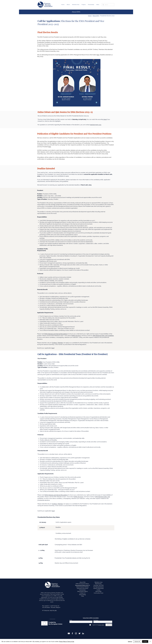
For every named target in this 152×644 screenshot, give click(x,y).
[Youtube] (69, 633)
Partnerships (82, 590)
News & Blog (82, 594)
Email (71, 620)
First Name (95, 620)
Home (89, 15)
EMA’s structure (76, 335)
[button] (68, 5)
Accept (145, 641)
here (98, 54)
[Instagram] (76, 633)
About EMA (96, 15)
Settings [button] (130, 641)
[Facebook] (72, 633)
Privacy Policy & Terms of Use (66, 641)
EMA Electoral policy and (102, 496)
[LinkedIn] (83, 633)
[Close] (150, 641)
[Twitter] (79, 633)
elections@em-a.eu (95, 124)
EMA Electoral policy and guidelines (103, 335)
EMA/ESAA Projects (82, 591)
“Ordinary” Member (57, 342)
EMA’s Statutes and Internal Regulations (55, 334)
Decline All (137, 641)
